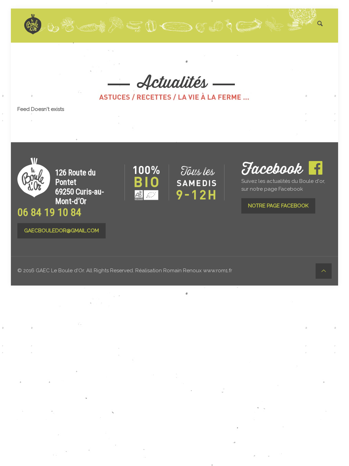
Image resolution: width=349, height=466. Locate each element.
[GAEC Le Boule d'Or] (32, 24)
